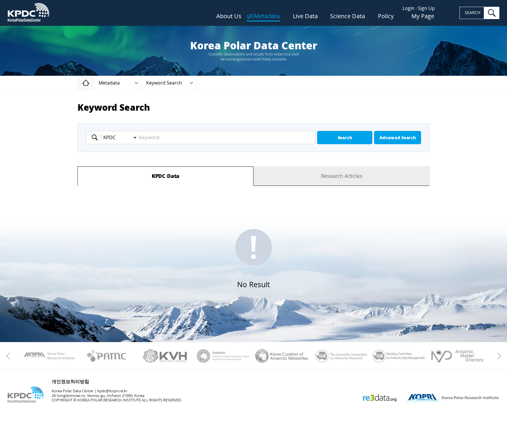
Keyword (96, 137)
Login (409, 8)
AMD (457, 356)
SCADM (398, 356)
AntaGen (223, 356)
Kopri (48, 356)
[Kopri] (48, 356)
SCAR (340, 356)
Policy (386, 16)
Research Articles (341, 176)
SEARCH (472, 12)
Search (345, 137)
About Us (228, 16)
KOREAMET (282, 356)
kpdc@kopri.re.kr (112, 391)
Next (497, 356)
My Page (422, 16)
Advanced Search (397, 137)
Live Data (305, 16)
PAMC (106, 356)
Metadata (267, 16)
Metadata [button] (109, 83)
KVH (165, 356)
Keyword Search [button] (164, 83)
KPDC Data (165, 176)
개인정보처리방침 (70, 381)
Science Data (347, 16)
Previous (9, 356)
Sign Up (426, 8)
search (491, 13)
